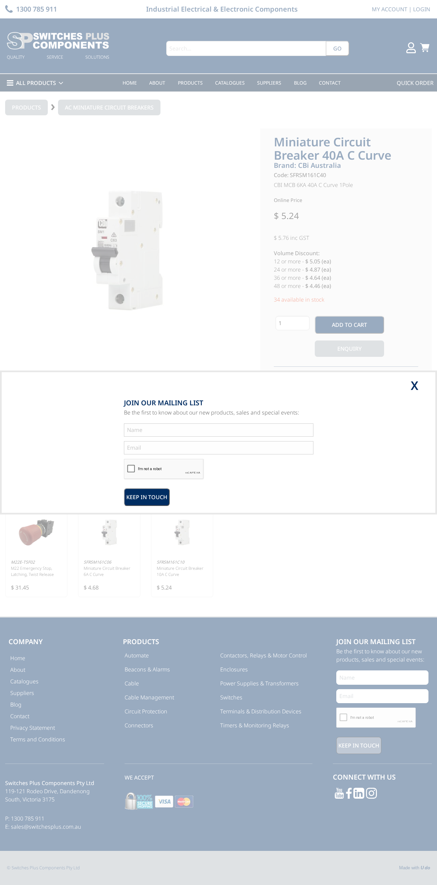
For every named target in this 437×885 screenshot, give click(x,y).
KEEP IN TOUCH (146, 497)
